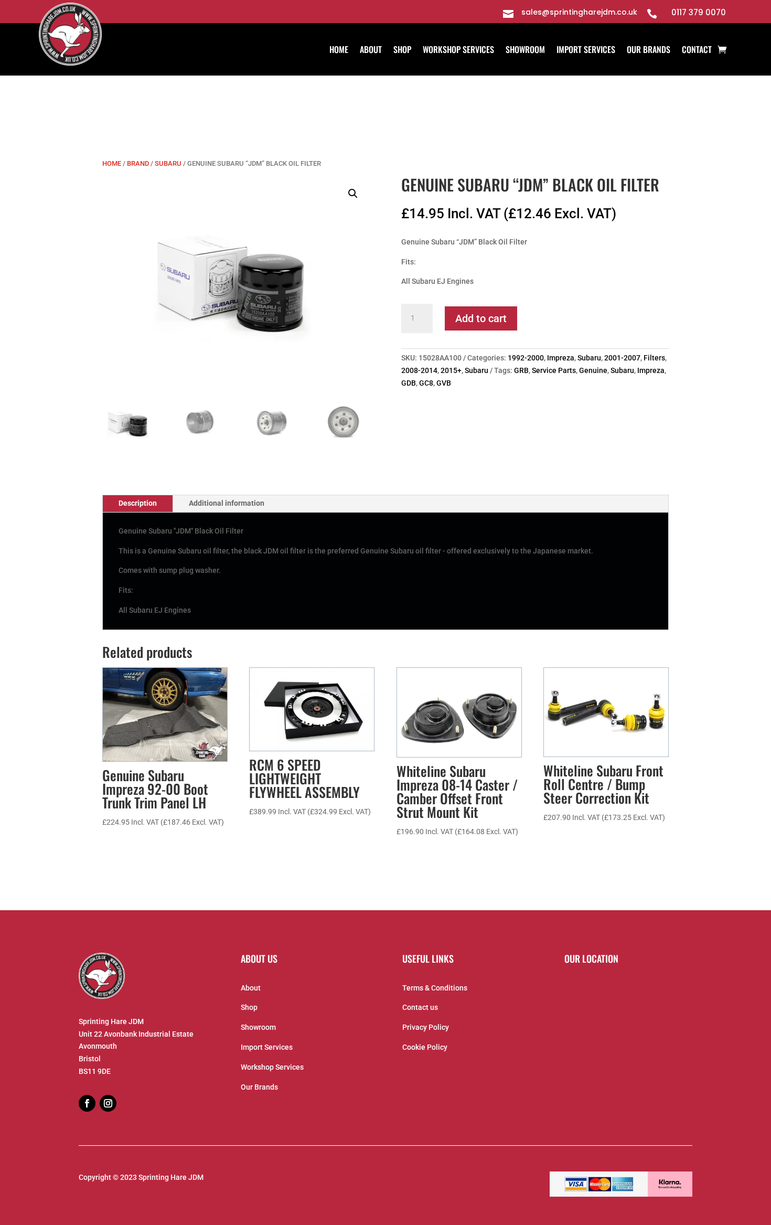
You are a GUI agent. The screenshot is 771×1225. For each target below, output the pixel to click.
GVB (443, 383)
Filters (654, 358)
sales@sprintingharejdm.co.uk (579, 12)
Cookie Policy (424, 1047)
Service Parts (554, 370)
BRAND (138, 163)
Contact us (420, 1007)
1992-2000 (526, 358)
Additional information (226, 503)
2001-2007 (622, 358)
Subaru (168, 163)
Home (338, 51)
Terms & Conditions (434, 988)
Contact (697, 51)
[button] (353, 193)
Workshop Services (458, 51)
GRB (521, 370)
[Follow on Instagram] (108, 1103)
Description (138, 503)
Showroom (525, 51)
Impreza (560, 358)
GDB (408, 383)
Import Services (585, 51)
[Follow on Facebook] (87, 1103)
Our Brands (648, 51)
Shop (402, 51)
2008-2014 (419, 370)
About (371, 51)
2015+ (451, 370)
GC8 (426, 383)
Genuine (593, 370)
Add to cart (481, 318)
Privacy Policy (425, 1027)
